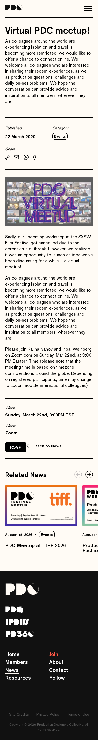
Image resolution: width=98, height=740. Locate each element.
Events (60, 136)
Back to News (48, 445)
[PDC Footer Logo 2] (17, 622)
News (12, 670)
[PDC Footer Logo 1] (14, 610)
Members (16, 662)
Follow (57, 677)
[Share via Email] (16, 158)
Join (53, 654)
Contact (58, 670)
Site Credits (19, 714)
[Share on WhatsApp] (26, 158)
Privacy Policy (48, 714)
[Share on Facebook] (34, 158)
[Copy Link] (7, 158)
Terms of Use (78, 714)
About (56, 662)
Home (12, 654)
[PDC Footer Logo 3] (20, 633)
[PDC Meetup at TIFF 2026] (41, 505)
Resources (18, 677)
